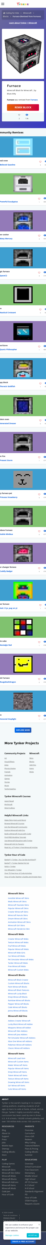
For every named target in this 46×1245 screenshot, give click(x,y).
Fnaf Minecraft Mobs (17, 946)
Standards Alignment (34, 1191)
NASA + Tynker (10, 866)
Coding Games (8, 1163)
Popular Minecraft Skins (18, 908)
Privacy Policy (9, 1218)
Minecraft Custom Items (18, 1061)
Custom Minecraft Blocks (18, 983)
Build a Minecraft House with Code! (17, 834)
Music (6, 785)
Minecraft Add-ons (10, 1182)
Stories (7, 782)
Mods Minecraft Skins (17, 901)
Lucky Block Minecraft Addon (20, 1024)
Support (5, 1136)
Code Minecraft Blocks (17, 1007)
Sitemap (5, 1148)
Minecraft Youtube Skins (18, 905)
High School (30, 1179)
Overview (29, 1130)
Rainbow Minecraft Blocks (19, 1000)
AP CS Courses (31, 1182)
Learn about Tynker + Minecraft (23, 23)
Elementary (30, 1173)
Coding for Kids (12, 13)
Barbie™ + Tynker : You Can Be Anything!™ (20, 859)
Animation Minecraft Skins (19, 922)
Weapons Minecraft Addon (19, 1027)
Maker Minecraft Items (17, 1065)
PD (26, 1194)
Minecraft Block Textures (18, 990)
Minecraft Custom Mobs (18, 970)
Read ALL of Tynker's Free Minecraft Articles (21, 847)
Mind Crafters (9, 808)
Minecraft (27, 13)
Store (4, 1155)
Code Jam (6, 1191)
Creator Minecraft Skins (18, 912)
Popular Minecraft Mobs (18, 949)
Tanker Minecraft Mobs (18, 963)
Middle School (31, 1176)
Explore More (23, 730)
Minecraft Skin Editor (11, 1173)
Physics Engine (10, 768)
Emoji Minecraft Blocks (17, 997)
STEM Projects (31, 1200)
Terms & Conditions (10, 1215)
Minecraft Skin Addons (17, 1031)
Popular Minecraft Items (18, 1068)
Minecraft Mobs (9, 1176)
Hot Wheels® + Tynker (13, 870)
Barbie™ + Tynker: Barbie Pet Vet (16, 863)
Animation (8, 775)
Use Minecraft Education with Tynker (18, 840)
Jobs (4, 1142)
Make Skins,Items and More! (15, 820)
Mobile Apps (7, 1145)
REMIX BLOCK (23, 107)
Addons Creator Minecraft (19, 1021)
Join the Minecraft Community (15, 827)
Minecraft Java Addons (17, 1034)
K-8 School (29, 1188)
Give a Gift (29, 1136)
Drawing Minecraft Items (18, 1082)
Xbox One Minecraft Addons (20, 1041)
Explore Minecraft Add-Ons (14, 830)
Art (5, 758)
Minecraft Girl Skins (16, 925)
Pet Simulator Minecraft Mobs (21, 959)
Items (31, 768)
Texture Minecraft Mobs (18, 942)
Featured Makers (32, 1145)
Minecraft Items (9, 1185)
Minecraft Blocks (9, 1179)
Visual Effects (9, 761)
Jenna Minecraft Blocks (18, 1010)
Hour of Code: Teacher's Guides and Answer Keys (23, 877)
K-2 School (29, 1185)
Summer (28, 1155)
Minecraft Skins (8, 1169)
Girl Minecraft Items (16, 1085)
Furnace (34, 100)
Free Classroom (32, 1169)
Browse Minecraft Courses (14, 823)
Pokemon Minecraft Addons (20, 1045)
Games (7, 778)
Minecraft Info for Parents (14, 844)
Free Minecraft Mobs (17, 966)
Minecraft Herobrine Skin (19, 929)
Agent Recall (9, 801)
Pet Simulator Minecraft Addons (21, 1038)
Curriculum (30, 1133)
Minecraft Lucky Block (17, 993)
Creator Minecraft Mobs (18, 939)
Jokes (6, 765)
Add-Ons (32, 765)
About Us (6, 1133)
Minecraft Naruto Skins (18, 915)
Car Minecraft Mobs (16, 956)
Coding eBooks (8, 1151)
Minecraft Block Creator (18, 980)
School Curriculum (33, 1166)
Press (4, 1139)
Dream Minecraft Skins (18, 918)
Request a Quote (32, 1203)
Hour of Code (8, 1194)
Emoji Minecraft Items (17, 1072)
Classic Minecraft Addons (19, 1048)
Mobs (31, 772)
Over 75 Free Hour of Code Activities (18, 873)
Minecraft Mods (9, 1188)
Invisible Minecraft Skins (18, 898)
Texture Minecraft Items (18, 1079)
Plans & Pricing (31, 1148)
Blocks (6, 16)
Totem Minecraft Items (17, 1075)
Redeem (28, 1139)
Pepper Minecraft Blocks (18, 1004)
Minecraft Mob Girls (16, 952)
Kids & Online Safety (10, 1220)
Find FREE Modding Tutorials (15, 837)
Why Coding (30, 1142)
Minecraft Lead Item (16, 1058)
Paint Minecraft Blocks (17, 987)
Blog (4, 1130)
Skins (31, 758)
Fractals (7, 772)
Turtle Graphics (10, 789)
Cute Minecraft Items (17, 1089)
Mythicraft (8, 804)
